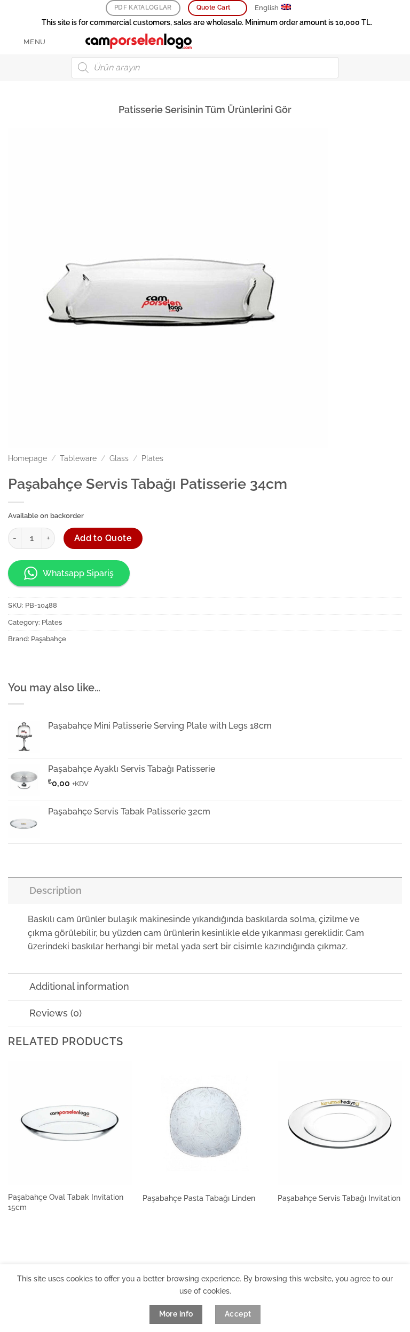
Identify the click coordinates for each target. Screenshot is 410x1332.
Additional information (79, 986)
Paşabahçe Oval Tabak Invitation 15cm (65, 1202)
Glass (119, 458)
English (267, 8)
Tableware (78, 458)
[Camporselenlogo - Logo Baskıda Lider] (138, 42)
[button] (27, 42)
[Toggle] (18, 890)
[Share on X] (56, 663)
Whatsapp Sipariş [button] (78, 573)
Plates (152, 458)
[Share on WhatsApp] (18, 663)
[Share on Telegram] (114, 663)
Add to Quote (103, 538)
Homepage (27, 458)
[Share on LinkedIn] (95, 663)
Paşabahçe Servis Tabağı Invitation (339, 1197)
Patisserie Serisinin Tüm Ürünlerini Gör (205, 109)
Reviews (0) (55, 1013)
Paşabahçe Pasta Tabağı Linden (199, 1197)
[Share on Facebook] (37, 663)
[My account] (378, 41)
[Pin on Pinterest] (75, 663)
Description (55, 890)
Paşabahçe (48, 639)
